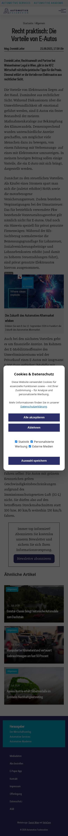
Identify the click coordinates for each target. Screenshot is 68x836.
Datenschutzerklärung (33, 406)
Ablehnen (34, 427)
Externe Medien (42, 446)
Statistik (23, 442)
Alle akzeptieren (34, 417)
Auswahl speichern (34, 460)
